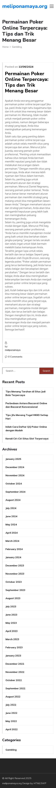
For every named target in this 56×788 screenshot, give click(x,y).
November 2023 (15, 573)
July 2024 (11, 508)
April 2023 (12, 631)
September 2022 (15, 688)
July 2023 (11, 606)
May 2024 (11, 524)
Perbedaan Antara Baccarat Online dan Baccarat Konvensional (26, 405)
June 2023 (11, 614)
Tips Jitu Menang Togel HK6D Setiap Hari (27, 417)
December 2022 (15, 663)
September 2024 (15, 491)
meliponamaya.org (19, 6)
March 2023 (12, 639)
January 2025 (13, 458)
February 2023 (14, 647)
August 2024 (13, 499)
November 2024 (15, 475)
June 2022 (11, 712)
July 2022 (11, 704)
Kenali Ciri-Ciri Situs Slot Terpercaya (27, 438)
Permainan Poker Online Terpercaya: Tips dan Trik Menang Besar (26, 82)
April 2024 (12, 532)
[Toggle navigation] (52, 6)
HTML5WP (40, 783)
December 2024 (15, 467)
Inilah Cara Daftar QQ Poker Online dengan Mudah (26, 428)
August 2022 (13, 696)
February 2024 (14, 549)
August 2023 (13, 598)
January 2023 (13, 655)
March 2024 (12, 540)
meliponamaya (12, 349)
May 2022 (11, 721)
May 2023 (11, 622)
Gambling (11, 749)
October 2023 (14, 581)
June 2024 (11, 516)
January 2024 (13, 557)
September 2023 (15, 590)
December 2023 (15, 565)
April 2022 (12, 729)
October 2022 (14, 680)
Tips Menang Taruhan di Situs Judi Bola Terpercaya (26, 393)
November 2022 (15, 671)
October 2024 (14, 483)
